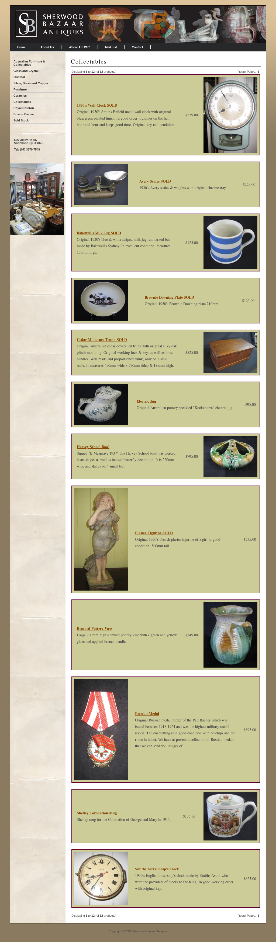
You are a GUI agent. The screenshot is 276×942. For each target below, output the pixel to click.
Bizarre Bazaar (23, 114)
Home (21, 47)
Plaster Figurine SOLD (154, 533)
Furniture (20, 89)
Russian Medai (147, 713)
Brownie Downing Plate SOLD (169, 297)
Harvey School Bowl (93, 446)
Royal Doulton (23, 108)
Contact (137, 47)
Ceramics (20, 95)
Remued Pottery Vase (94, 628)
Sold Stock (21, 120)
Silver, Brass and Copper (30, 83)
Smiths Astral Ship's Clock (157, 869)
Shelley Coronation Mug (97, 813)
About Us (47, 47)
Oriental (19, 77)
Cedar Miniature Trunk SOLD (102, 339)
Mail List (111, 47)
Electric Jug (146, 401)
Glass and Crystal (26, 70)
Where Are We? (79, 47)
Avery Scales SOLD (155, 181)
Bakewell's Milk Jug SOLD (99, 233)
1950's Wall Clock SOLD (97, 105)
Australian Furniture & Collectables (29, 63)
